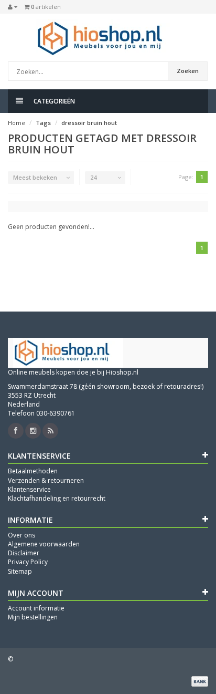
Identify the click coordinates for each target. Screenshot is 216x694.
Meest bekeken (35, 177)
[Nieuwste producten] (50, 431)
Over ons (21, 535)
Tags (43, 123)
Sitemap (20, 571)
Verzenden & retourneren (46, 480)
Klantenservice (29, 489)
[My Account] (12, 7)
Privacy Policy (28, 561)
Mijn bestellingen (33, 617)
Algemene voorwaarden (44, 544)
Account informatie (36, 608)
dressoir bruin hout (89, 123)
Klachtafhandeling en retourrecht (56, 498)
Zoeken (188, 71)
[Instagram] (33, 431)
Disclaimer (23, 552)
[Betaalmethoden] (199, 681)
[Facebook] (16, 431)
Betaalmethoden (33, 471)
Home (16, 123)
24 (93, 177)
